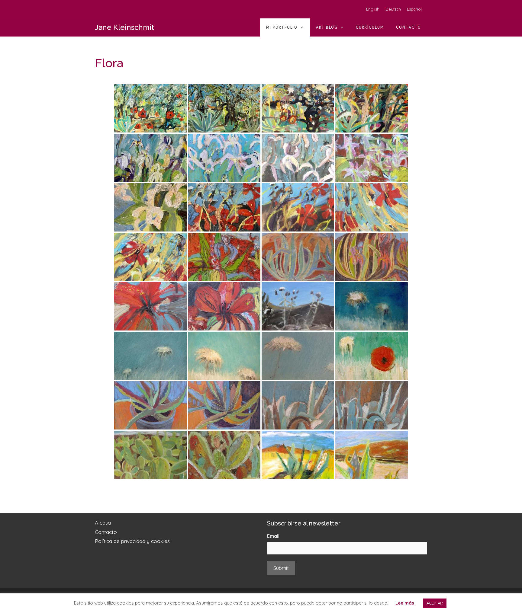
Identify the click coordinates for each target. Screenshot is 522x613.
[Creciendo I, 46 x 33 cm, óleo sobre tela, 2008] (298, 405)
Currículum (370, 27)
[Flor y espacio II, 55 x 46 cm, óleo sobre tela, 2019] (371, 207)
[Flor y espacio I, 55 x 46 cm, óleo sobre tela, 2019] (150, 257)
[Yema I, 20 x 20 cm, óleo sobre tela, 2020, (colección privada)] (150, 207)
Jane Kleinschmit (124, 27)
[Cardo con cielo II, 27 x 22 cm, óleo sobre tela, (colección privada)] (224, 356)
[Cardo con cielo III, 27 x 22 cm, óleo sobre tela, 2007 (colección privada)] (298, 356)
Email (273, 536)
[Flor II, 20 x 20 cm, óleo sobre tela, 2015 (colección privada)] (224, 306)
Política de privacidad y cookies (132, 541)
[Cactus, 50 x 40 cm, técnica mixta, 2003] (371, 455)
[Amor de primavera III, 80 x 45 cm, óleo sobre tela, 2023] (224, 108)
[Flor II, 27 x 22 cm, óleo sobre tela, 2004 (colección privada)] (371, 356)
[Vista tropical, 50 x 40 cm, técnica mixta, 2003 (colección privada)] (298, 455)
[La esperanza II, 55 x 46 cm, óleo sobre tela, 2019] (224, 207)
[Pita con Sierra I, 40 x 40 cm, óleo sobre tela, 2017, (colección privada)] (298, 257)
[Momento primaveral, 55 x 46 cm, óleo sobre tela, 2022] (150, 158)
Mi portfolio (282, 27)
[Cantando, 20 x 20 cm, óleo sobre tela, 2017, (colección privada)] (224, 257)
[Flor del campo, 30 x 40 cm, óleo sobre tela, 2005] (150, 356)
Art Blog (327, 27)
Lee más (404, 603)
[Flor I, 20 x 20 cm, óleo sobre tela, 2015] (150, 306)
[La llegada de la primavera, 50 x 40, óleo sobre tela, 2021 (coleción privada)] (224, 158)
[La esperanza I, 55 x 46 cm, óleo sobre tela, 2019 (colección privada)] (298, 207)
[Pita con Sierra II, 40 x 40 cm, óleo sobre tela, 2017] (371, 257)
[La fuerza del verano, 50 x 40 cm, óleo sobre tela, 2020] (371, 158)
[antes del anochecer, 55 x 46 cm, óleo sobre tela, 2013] (298, 306)
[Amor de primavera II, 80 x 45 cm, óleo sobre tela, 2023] (298, 108)
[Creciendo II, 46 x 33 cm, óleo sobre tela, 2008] (371, 405)
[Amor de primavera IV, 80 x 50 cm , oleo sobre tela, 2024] (150, 108)
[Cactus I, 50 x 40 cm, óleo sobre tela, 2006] (150, 405)
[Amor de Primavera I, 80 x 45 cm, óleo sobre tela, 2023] (371, 108)
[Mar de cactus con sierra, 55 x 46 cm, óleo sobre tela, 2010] (150, 455)
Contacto (408, 27)
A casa (103, 522)
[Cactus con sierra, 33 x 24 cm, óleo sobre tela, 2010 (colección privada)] (224, 455)
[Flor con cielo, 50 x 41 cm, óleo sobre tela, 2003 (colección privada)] (371, 306)
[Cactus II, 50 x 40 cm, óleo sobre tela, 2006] (224, 405)
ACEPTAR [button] (435, 603)
